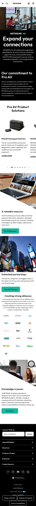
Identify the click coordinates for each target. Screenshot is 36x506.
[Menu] (3, 3)
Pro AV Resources (10, 231)
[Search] (6, 4)
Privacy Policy (18, 484)
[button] (7, 167)
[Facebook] (8, 472)
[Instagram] (13, 472)
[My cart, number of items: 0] (33, 3)
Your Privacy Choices (16, 491)
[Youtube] (18, 472)
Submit (29, 434)
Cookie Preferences (18, 488)
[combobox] (6, 4)
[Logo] (17, 3)
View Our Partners (11, 289)
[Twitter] (23, 472)
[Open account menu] (29, 3)
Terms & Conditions (18, 495)
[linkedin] (28, 472)
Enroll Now (10, 411)
